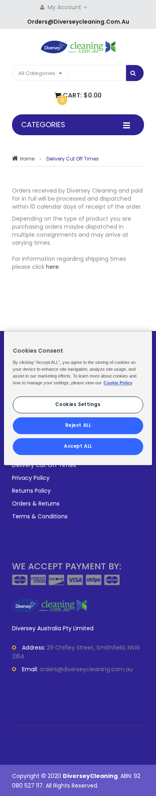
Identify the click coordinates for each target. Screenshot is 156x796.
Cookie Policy (118, 382)
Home (27, 158)
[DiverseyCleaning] (78, 47)
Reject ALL (78, 425)
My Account (65, 7)
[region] (78, 398)
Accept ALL (78, 446)
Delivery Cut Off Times (44, 465)
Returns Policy (31, 491)
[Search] (132, 73)
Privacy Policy (31, 478)
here (52, 267)
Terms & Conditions (40, 516)
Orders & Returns (36, 504)
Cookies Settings (77, 404)
